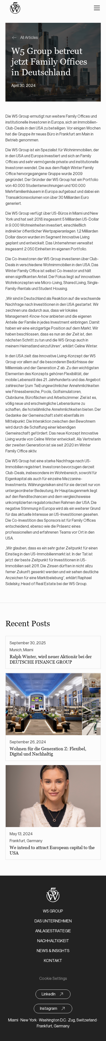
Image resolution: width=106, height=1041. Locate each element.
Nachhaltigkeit (53, 941)
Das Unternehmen (53, 921)
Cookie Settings (53, 979)
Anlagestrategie (53, 931)
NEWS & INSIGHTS (53, 951)
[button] (96, 8)
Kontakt (53, 961)
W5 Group (53, 911)
